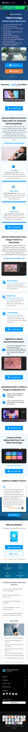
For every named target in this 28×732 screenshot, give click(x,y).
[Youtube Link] (3, 694)
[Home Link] (10, 671)
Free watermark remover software (14, 658)
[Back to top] (25, 657)
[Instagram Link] (16, 694)
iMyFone (13, 2)
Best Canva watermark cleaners (13, 653)
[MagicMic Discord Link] (10, 694)
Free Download (15, 108)
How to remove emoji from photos (14, 638)
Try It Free (15, 65)
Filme (7, 3)
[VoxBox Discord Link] (6, 694)
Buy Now (15, 71)
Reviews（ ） (14, 76)
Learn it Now (14, 702)
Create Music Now (20, 7)
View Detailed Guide (13, 466)
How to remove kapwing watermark (14, 655)
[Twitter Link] (13, 694)
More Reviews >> (14, 515)
